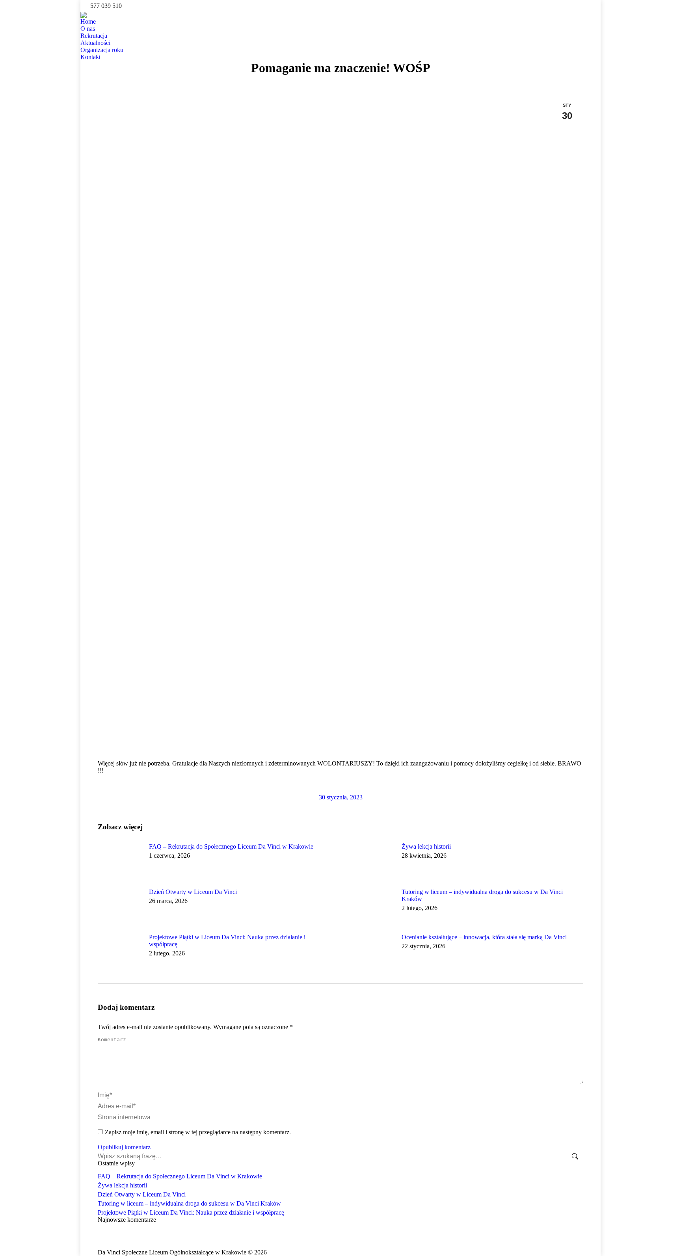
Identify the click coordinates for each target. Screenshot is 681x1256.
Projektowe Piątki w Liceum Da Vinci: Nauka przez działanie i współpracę (227, 941)
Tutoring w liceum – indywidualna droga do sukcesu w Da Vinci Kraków (482, 895)
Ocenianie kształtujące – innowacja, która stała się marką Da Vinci (484, 937)
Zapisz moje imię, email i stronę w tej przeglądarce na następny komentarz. (198, 1132)
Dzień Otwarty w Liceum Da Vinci (193, 891)
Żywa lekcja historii (426, 846)
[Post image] (119, 861)
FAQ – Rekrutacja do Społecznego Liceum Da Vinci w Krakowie (231, 846)
